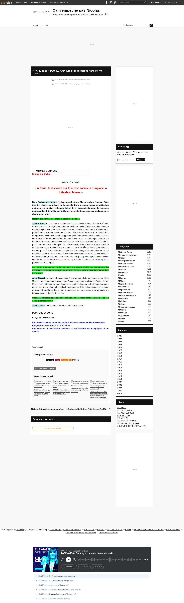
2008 (119, 385)
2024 (119, 339)
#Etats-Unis (123, 298)
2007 (119, 388)
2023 (119, 342)
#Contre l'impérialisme (127, 255)
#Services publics (125, 293)
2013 (119, 370)
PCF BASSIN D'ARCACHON (128, 423)
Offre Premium (173, 530)
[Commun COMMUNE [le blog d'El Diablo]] (33, 170)
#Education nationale (127, 296)
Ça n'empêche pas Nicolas (76, 10)
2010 (119, 379)
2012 (119, 373)
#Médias (121, 281)
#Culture (121, 304)
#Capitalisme (123, 316)
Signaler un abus (115, 530)
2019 (119, 353)
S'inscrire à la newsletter (44, 368)
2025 (119, 336)
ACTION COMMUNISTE (126, 421)
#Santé (121, 321)
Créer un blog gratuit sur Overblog (65, 530)
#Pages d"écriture (125, 284)
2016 (119, 362)
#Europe (121, 258)
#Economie (123, 272)
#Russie (121, 319)
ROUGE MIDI (122, 418)
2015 (119, 365)
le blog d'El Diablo (41, 174)
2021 (119, 347)
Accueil (35, 25)
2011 (119, 376)
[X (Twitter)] (110, 2)
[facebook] (106, 2)
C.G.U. (128, 530)
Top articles (89, 530)
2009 (119, 382)
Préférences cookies (108, 533)
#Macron (122, 310)
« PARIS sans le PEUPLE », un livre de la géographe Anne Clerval (68, 71)
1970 (119, 391)
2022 (119, 344)
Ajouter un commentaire (53, 428)
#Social (40, 347)
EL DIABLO (121, 408)
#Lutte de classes (125, 264)
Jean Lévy (21, 530)
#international (124, 287)
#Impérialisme (124, 290)
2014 (119, 368)
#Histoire (122, 270)
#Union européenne (126, 307)
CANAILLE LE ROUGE (125, 413)
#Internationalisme (126, 267)
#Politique (122, 301)
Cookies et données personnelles (81, 533)
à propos (98, 566)
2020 (119, 350)
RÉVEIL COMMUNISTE (126, 410)
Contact (45, 25)
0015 (119, 394)
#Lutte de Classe (125, 252)
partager (84, 566)
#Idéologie (122, 313)
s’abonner (69, 566)
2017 (119, 359)
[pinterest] (114, 2)
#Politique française (126, 261)
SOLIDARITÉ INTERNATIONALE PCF (131, 426)
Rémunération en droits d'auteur (149, 530)
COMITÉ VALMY (123, 416)
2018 (119, 356)
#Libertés (122, 278)
